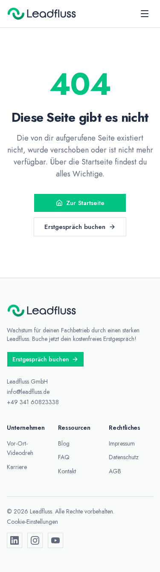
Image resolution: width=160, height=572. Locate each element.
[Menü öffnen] (144, 13)
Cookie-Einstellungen (32, 521)
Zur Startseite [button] (85, 203)
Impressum (122, 443)
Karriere (17, 467)
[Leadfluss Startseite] (42, 13)
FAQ (64, 457)
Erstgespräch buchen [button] (74, 227)
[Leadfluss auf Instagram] (35, 540)
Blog (64, 443)
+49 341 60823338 (33, 402)
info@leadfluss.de (28, 391)
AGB (115, 471)
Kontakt (67, 471)
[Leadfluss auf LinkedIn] (14, 540)
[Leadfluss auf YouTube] (55, 540)
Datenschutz (124, 457)
